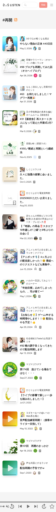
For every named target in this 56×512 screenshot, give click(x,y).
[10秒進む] (44, 506)
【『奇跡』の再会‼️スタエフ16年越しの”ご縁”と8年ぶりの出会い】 (36, 230)
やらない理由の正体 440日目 (36, 43)
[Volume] (5, 506)
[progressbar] (28, 502)
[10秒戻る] (12, 506)
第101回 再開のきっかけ (34, 445)
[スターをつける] (52, 506)
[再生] (10, 44)
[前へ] (20, 506)
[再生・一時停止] (28, 506)
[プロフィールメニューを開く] (52, 5)
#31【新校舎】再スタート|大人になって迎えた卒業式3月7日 (36, 123)
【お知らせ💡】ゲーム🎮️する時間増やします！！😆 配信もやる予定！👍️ (37, 318)
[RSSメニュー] (15, 19)
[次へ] (36, 506)
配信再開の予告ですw (32, 468)
